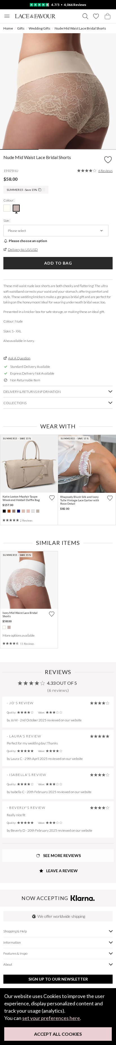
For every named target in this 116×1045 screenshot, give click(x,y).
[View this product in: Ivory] (4, 627)
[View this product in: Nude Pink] (23, 511)
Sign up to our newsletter (58, 979)
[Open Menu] (6, 16)
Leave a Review (61, 870)
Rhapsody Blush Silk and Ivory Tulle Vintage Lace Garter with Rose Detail (79, 500)
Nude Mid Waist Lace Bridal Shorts (80, 28)
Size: (6, 220)
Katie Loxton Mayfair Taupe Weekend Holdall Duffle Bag (21, 498)
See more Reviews (61, 855)
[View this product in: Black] (4, 511)
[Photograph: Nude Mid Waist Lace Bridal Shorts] (58, 91)
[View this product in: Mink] (13, 511)
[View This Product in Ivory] (6, 208)
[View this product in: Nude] (9, 627)
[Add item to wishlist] (108, 159)
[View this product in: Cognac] (9, 511)
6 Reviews (105, 171)
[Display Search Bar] (85, 16)
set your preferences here (51, 1018)
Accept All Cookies (58, 1034)
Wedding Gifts (39, 28)
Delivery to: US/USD (23, 250)
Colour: (8, 200)
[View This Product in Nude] (16, 208)
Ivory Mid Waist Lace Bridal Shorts (20, 614)
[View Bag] (107, 16)
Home (8, 28)
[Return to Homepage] (35, 16)
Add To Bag (58, 263)
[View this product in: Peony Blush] (28, 511)
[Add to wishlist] (51, 498)
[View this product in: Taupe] (37, 511)
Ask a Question (19, 358)
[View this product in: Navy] (18, 511)
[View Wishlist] (96, 16)
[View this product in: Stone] (33, 511)
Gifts (20, 28)
